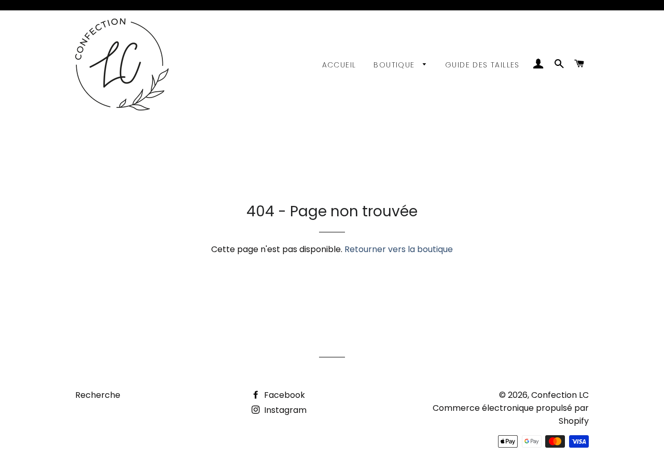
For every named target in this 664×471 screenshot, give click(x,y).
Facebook (283, 395)
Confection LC (560, 395)
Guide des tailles (482, 65)
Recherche (97, 395)
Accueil (339, 65)
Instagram (284, 410)
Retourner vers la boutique (398, 249)
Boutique (396, 65)
